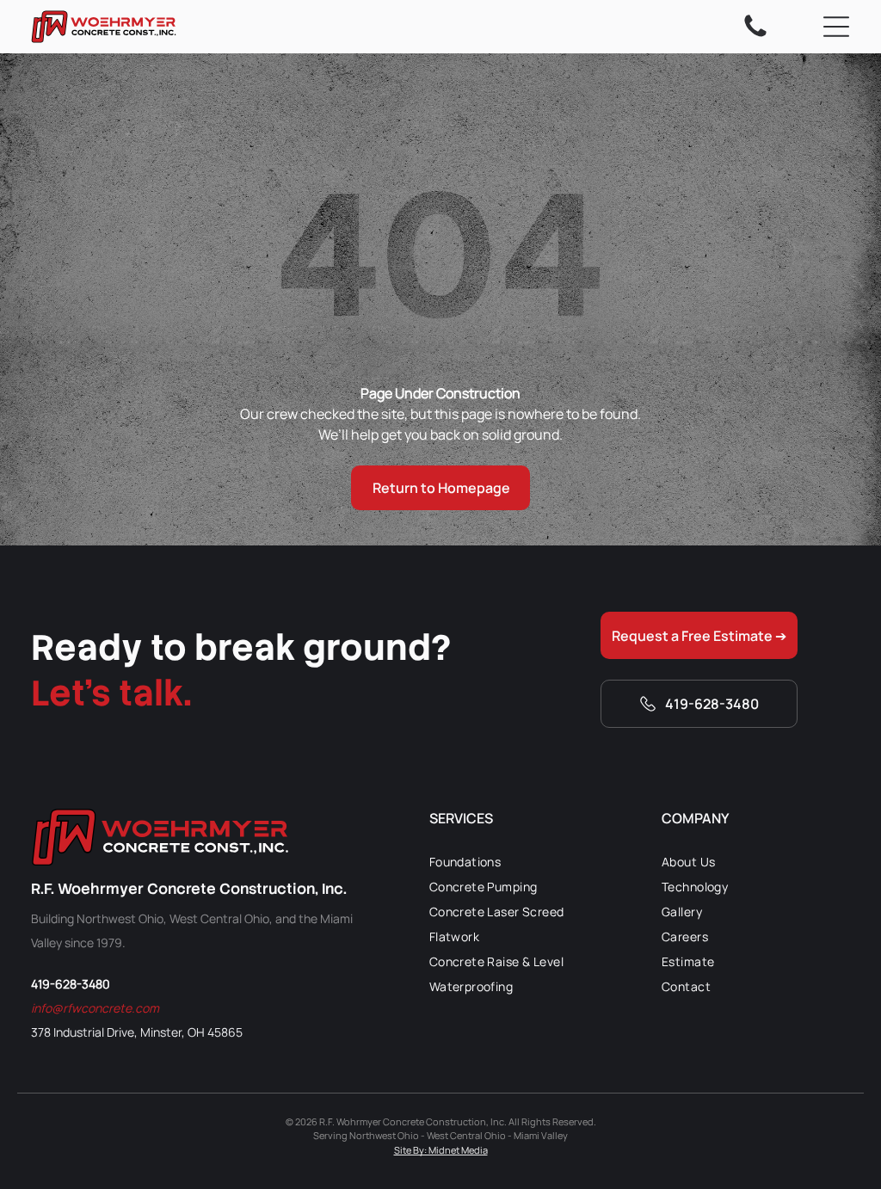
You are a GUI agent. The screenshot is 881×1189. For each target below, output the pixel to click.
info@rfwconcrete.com (95, 1008)
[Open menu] (836, 27)
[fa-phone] (755, 35)
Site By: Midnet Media (441, 1149)
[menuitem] (523, 861)
